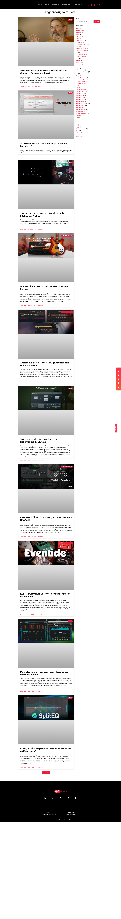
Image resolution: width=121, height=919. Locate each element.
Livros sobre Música (81, 80)
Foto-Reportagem (80, 54)
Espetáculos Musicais (81, 44)
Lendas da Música (80, 78)
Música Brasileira (80, 91)
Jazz (77, 74)
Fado (77, 46)
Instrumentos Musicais (82, 72)
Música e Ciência (80, 99)
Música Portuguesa (81, 109)
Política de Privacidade (71, 814)
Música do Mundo (80, 97)
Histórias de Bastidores (82, 66)
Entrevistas (79, 42)
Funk (77, 58)
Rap (77, 125)
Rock (77, 131)
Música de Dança (80, 95)
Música (78, 87)
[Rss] (88, 5)
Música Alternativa (81, 89)
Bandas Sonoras (80, 30)
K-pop (77, 76)
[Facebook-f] (91, 5)
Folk (77, 52)
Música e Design (80, 101)
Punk (77, 121)
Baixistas (78, 28)
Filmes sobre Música (81, 50)
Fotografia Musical (81, 56)
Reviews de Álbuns (81, 129)
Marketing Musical (81, 83)
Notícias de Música (81, 113)
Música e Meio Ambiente (82, 103)
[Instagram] (94, 5)
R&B (77, 123)
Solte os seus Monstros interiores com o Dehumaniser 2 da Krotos (40, 440)
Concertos (78, 36)
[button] (46, 772)
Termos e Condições (71, 812)
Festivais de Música (81, 48)
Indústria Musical (80, 70)
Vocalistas (78, 136)
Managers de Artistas (81, 81)
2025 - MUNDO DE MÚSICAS (60, 819)
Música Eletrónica (80, 105)
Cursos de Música (80, 40)
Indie (77, 68)
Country (78, 38)
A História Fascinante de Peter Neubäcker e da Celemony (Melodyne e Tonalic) (43, 71)
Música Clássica (80, 93)
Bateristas (78, 32)
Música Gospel (80, 107)
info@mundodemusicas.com (49, 814)
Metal (77, 85)
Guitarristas (79, 62)
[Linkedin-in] (100, 5)
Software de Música (81, 133)
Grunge (78, 60)
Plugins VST (79, 115)
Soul (77, 135)
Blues (77, 34)
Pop (77, 117)
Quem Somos (50, 812)
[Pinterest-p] (97, 5)
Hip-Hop (78, 64)
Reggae (78, 127)
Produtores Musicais (81, 119)
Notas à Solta (79, 111)
